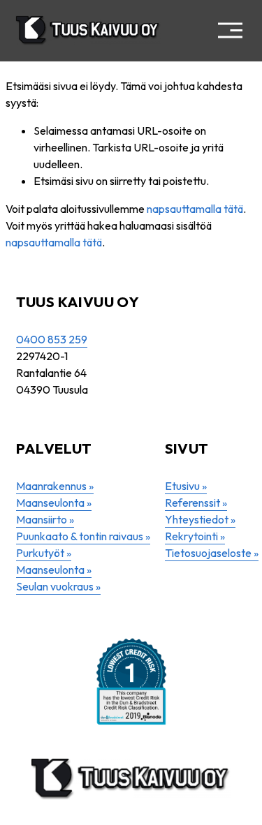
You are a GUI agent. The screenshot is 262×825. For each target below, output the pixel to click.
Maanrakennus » (55, 486)
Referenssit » (196, 503)
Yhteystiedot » (200, 519)
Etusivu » (186, 486)
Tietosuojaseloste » (212, 553)
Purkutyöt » (43, 553)
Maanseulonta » (54, 503)
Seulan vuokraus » (58, 586)
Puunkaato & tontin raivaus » (83, 536)
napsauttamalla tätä (195, 209)
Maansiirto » (45, 519)
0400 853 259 (51, 339)
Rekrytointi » (195, 536)
